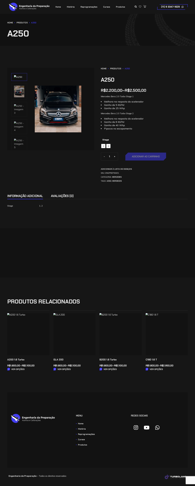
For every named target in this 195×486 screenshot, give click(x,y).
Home (10, 22)
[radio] (103, 146)
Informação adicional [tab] (25, 196)
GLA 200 (58, 359)
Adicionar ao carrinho (146, 156)
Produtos (22, 22)
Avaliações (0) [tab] (62, 196)
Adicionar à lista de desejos (116, 169)
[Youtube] (147, 428)
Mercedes (117, 177)
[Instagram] (136, 428)
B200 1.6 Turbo (108, 359)
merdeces (117, 181)
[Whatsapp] (157, 428)
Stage (105, 139)
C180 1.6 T (151, 359)
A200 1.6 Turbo (15, 359)
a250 (109, 181)
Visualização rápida (45, 324)
